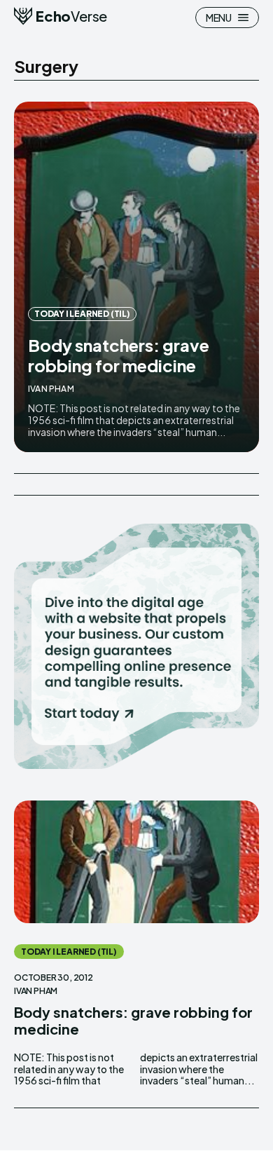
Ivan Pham (51, 388)
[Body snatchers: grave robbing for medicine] (136, 277)
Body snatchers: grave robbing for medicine (118, 355)
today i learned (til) (82, 313)
